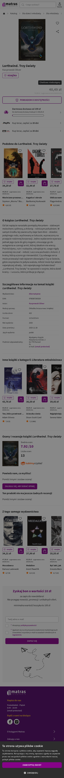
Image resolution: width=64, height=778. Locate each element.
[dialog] (32, 759)
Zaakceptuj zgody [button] (32, 765)
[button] (32, 773)
